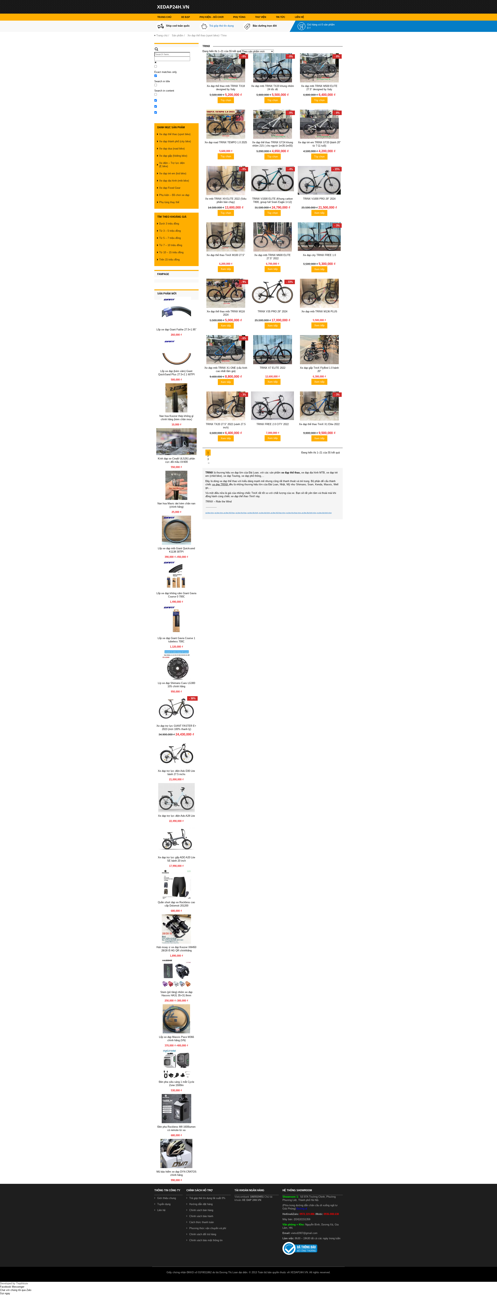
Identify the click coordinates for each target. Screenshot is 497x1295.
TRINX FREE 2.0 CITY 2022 (272, 424)
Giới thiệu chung (166, 1198)
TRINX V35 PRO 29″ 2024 (272, 311)
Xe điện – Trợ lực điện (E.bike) (172, 165)
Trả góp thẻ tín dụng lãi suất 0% (207, 1198)
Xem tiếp (319, 212)
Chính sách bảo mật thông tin (205, 1240)
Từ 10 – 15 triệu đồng (171, 252)
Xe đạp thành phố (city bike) (175, 141)
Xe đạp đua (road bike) (172, 148)
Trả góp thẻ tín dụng (221, 25)
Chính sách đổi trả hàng (202, 1234)
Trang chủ (164, 17)
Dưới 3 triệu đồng (169, 223)
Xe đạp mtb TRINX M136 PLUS (319, 311)
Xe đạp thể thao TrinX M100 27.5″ (226, 255)
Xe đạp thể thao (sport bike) (203, 35)
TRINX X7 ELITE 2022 (272, 367)
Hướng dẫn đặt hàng (201, 1204)
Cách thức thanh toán (201, 1222)
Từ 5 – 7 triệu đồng (170, 238)
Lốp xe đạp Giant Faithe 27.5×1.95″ (176, 329)
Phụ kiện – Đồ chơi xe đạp (174, 195)
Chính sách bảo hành (201, 1216)
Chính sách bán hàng (201, 1210)
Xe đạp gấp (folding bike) (173, 155)
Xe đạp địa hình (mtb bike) (174, 180)
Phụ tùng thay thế (169, 202)
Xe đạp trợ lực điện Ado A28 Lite (176, 815)
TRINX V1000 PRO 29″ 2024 (319, 198)
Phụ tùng (239, 17)
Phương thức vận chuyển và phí (207, 1228)
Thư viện (260, 17)
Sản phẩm (177, 35)
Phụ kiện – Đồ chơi (211, 17)
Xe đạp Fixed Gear (169, 187)
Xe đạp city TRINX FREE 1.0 (319, 255)
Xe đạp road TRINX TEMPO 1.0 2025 (226, 142)
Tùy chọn (226, 100)
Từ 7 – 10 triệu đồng (170, 245)
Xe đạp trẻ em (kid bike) (172, 173)
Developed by (14, 1283)
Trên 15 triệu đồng (169, 259)
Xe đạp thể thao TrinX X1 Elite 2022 (319, 424)
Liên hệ (299, 17)
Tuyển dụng (163, 1204)
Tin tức (280, 17)
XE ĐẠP (185, 17)
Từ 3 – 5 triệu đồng (170, 230)
